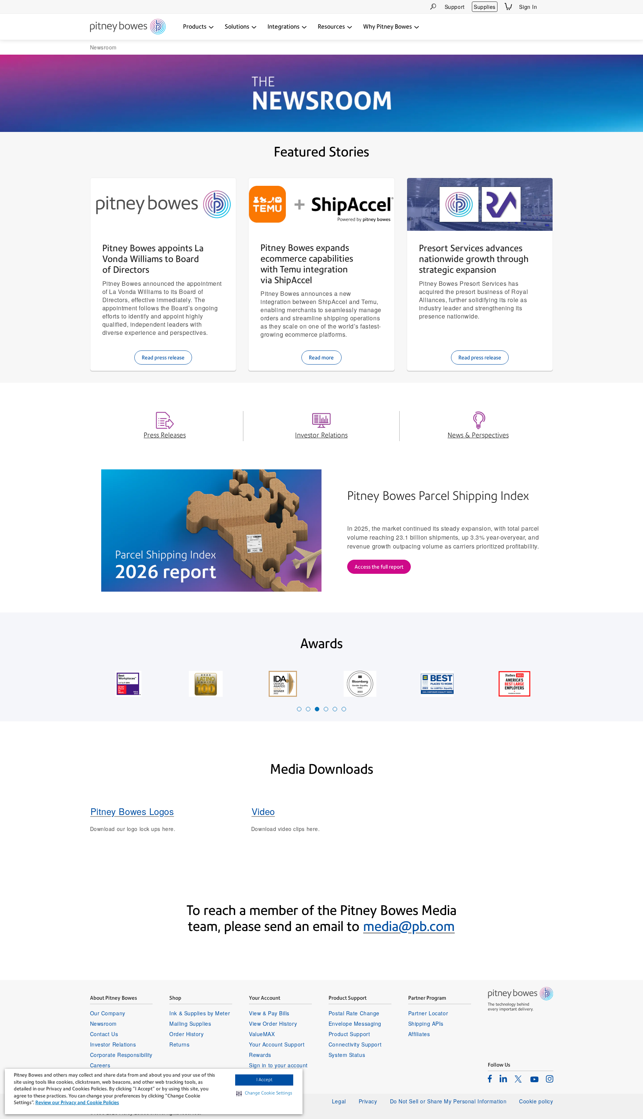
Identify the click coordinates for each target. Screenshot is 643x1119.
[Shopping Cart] (508, 6)
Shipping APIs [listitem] (426, 1023)
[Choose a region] (548, 6)
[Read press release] (163, 204)
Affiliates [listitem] (419, 1034)
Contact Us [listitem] (104, 1034)
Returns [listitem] (179, 1044)
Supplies (484, 6)
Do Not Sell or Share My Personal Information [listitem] (448, 1101)
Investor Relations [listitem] (113, 1044)
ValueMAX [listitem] (262, 1034)
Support (455, 6)
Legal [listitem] (339, 1101)
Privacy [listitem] (368, 1101)
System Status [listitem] (347, 1054)
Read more (321, 357)
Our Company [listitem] (107, 1013)
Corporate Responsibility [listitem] (121, 1054)
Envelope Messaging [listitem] (355, 1023)
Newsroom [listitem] (103, 1023)
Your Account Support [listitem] (276, 1044)
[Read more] (321, 204)
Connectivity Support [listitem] (355, 1044)
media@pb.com (409, 926)
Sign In (528, 6)
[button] (264, 1093)
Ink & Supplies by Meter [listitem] (199, 1013)
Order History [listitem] (186, 1034)
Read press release (163, 357)
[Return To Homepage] (128, 27)
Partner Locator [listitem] (428, 1013)
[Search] (433, 6)
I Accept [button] (264, 1079)
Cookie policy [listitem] (536, 1101)
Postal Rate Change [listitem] (354, 1013)
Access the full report (379, 567)
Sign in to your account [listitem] (278, 1065)
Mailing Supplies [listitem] (190, 1023)
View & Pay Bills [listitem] (269, 1013)
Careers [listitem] (100, 1065)
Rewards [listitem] (260, 1054)
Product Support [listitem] (349, 1034)
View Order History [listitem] (273, 1023)
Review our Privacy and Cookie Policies (77, 1102)
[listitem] (490, 1078)
